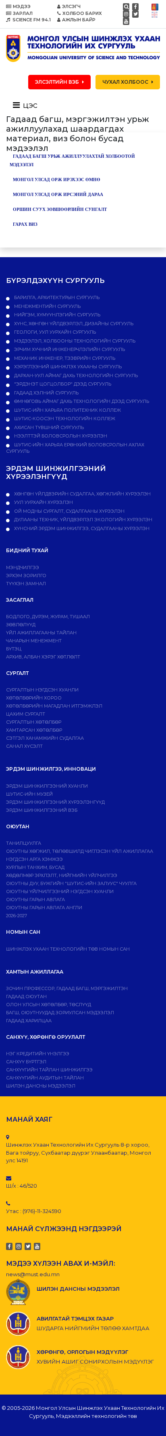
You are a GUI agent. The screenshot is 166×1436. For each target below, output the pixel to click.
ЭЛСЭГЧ (71, 6)
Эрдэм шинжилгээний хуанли (47, 786)
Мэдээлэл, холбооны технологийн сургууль (74, 341)
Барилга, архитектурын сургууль (56, 297)
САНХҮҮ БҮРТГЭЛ (26, 1062)
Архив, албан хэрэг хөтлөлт (43, 657)
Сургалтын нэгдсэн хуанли (42, 690)
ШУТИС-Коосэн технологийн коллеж (64, 418)
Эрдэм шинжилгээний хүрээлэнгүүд (55, 802)
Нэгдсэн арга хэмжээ (34, 859)
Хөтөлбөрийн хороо (34, 698)
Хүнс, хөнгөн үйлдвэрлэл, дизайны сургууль (73, 323)
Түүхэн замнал (26, 583)
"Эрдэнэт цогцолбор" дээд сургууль (62, 384)
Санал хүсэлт (24, 746)
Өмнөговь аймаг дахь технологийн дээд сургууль (81, 401)
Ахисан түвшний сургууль (48, 427)
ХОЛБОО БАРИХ (82, 13)
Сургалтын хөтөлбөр (33, 722)
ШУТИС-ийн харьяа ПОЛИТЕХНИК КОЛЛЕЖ (67, 410)
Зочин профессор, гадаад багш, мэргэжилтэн (67, 988)
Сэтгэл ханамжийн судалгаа (45, 738)
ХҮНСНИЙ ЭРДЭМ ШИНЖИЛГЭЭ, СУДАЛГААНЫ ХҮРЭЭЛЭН (81, 528)
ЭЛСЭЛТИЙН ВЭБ (57, 82)
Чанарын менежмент (34, 641)
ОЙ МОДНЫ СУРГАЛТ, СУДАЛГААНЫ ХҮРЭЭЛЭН (68, 511)
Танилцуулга (23, 843)
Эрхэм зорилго (26, 575)
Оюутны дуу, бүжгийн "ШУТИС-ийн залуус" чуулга (71, 883)
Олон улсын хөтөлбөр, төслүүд (48, 1004)
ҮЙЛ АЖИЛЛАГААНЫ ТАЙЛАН (41, 632)
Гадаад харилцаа (29, 1020)
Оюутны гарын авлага (35, 899)
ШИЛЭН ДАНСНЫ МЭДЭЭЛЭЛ (40, 1086)
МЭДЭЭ (22, 6)
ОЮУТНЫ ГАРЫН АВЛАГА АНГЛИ (44, 907)
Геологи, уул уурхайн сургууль (54, 332)
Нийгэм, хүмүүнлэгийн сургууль (56, 315)
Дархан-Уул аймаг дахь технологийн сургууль (75, 375)
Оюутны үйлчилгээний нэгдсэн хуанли (60, 891)
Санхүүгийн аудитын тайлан (45, 1078)
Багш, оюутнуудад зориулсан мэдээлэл (60, 1012)
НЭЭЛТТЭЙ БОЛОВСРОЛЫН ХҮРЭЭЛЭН (60, 436)
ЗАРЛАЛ (23, 13)
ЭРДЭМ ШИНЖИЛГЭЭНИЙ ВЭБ (41, 810)
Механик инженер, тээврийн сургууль (64, 358)
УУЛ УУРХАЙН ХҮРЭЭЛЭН (43, 502)
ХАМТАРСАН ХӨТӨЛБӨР (34, 730)
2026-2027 (16, 915)
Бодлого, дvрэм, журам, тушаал (48, 616)
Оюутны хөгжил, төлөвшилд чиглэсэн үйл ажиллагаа (79, 851)
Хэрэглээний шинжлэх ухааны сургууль (67, 366)
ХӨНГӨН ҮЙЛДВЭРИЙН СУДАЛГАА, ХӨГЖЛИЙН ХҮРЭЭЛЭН (82, 494)
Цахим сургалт (25, 714)
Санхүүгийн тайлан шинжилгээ (49, 1070)
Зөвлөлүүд (20, 624)
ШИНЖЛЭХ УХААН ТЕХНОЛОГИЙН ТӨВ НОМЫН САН (68, 949)
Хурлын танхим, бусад (35, 867)
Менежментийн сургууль (47, 306)
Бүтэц (13, 649)
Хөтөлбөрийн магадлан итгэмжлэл (54, 706)
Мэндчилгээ (22, 567)
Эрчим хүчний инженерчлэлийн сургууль (69, 349)
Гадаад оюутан (26, 996)
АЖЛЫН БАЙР (78, 20)
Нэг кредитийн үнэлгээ (37, 1053)
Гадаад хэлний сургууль (46, 393)
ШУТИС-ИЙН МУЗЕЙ (29, 794)
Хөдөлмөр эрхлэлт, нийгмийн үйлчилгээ (61, 875)
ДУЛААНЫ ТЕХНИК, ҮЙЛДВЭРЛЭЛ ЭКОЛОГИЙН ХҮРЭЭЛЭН (82, 519)
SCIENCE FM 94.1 (31, 20)
